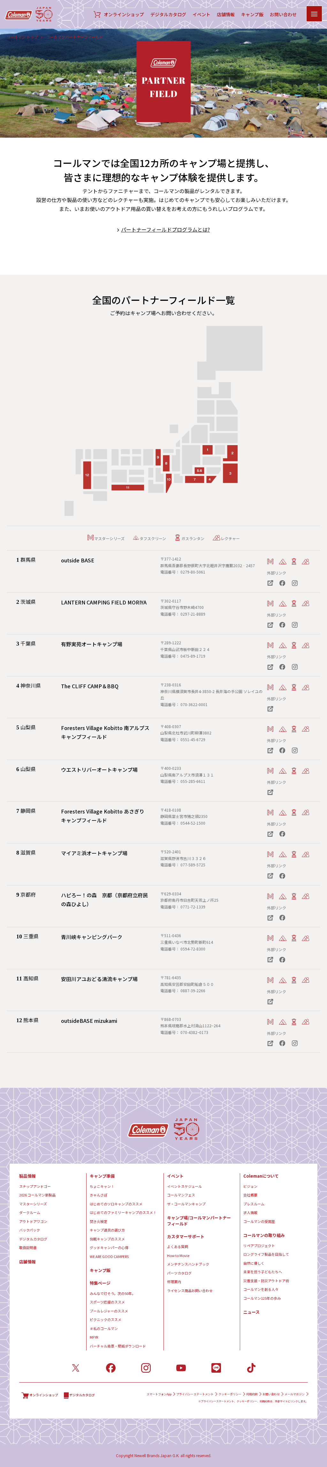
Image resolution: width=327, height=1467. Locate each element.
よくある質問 (177, 1246)
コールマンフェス (181, 1194)
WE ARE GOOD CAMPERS (109, 1256)
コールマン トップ (22, 37)
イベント (201, 14)
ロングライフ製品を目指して (266, 1254)
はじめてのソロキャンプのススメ (116, 1203)
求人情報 (250, 1212)
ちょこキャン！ (102, 1186)
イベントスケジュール (184, 1186)
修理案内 (174, 1281)
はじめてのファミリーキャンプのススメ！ (123, 1212)
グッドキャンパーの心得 (109, 1247)
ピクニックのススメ (105, 1319)
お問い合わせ (283, 14)
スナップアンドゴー (35, 1186)
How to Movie (178, 1255)
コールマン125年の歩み (262, 1298)
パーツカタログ (179, 1272)
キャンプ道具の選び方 (107, 1229)
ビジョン (250, 1186)
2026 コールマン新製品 (37, 1194)
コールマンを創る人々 (260, 1289)
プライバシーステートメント (195, 1394)
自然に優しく (253, 1263)
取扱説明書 (28, 1247)
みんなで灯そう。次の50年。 (112, 1293)
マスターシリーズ (33, 1203)
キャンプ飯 (252, 14)
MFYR (94, 1337)
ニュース (251, 1312)
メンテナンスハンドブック (188, 1264)
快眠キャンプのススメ (107, 1238)
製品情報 (27, 1176)
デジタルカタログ (168, 14)
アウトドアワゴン (33, 1221)
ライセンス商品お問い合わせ (190, 1290)
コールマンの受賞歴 (259, 1221)
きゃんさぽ (98, 1194)
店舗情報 (226, 14)
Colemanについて (261, 1176)
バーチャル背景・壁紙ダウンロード (118, 1345)
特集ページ (100, 1283)
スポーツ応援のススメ (107, 1301)
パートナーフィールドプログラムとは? (165, 229)
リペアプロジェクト (259, 1245)
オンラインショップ (124, 14)
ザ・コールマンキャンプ (186, 1203)
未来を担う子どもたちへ (262, 1271)
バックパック (29, 1229)
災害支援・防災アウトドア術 (266, 1280)
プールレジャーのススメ (109, 1310)
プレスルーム (253, 1203)
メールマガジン (295, 1394)
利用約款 (252, 1394)
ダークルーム (29, 1212)
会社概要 (250, 1194)
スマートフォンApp (159, 1394)
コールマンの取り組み (264, 1235)
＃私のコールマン (104, 1328)
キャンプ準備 (102, 1176)
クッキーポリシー (229, 1394)
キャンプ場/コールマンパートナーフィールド (199, 1221)
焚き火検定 (98, 1221)
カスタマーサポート (185, 1236)
